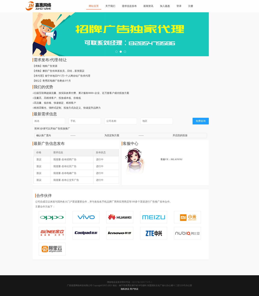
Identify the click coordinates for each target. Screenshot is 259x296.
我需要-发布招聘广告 (64, 159)
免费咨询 (201, 121)
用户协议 (134, 289)
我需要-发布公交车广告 (66, 180)
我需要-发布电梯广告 (64, 173)
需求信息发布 (129, 6)
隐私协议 (125, 289)
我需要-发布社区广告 (64, 166)
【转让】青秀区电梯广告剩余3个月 (52, 80)
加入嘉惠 (165, 6)
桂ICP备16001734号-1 (142, 282)
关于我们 (110, 6)
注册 (190, 6)
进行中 (99, 159)
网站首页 (94, 6)
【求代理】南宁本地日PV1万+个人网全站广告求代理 (61, 76)
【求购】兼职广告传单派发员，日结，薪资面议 (58, 71)
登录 (179, 6)
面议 (38, 159)
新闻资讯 (148, 6)
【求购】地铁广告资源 (45, 66)
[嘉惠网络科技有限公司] (38, 5)
